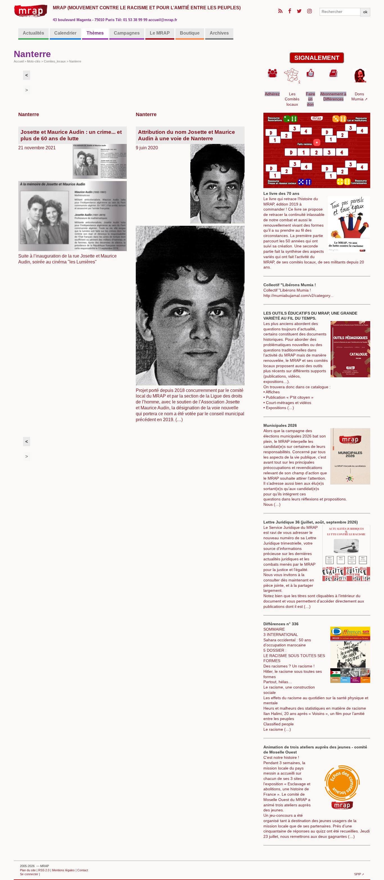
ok (365, 12)
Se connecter (29, 874)
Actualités (33, 33)
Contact (82, 870)
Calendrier (65, 33)
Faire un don (310, 99)
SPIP (357, 874)
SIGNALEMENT (316, 57)
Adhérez (272, 94)
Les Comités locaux (292, 99)
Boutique (190, 33)
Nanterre (28, 114)
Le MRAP (160, 33)
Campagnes (127, 33)
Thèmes (95, 33)
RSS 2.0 (43, 870)
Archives (219, 33)
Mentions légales (63, 870)
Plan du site (28, 870)
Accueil (19, 61)
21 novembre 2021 (68, 196)
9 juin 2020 (187, 275)
